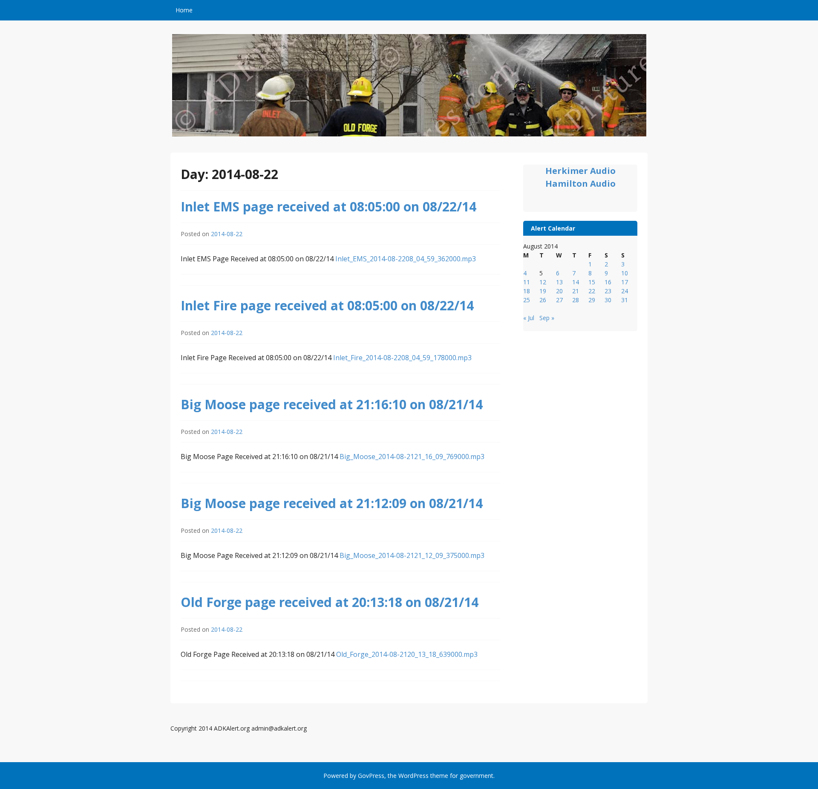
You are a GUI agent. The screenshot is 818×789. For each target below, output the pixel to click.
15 (591, 282)
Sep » (546, 318)
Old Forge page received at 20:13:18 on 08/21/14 (329, 602)
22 (591, 291)
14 (575, 282)
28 (575, 300)
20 (559, 291)
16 (608, 282)
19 (542, 291)
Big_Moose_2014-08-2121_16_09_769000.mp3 (412, 456)
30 (608, 300)
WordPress (413, 776)
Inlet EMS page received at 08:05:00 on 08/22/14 (328, 206)
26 (542, 300)
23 (608, 291)
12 (542, 282)
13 (559, 282)
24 (624, 291)
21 (575, 291)
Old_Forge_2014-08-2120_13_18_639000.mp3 (407, 654)
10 (624, 273)
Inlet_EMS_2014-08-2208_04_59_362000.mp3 (405, 258)
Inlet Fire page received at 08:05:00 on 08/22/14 (327, 305)
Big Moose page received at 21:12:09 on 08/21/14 (332, 503)
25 (526, 300)
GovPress (371, 776)
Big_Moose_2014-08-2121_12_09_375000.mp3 (412, 555)
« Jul (528, 318)
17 (624, 282)
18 (526, 291)
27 (559, 300)
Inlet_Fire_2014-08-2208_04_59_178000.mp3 (402, 357)
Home (184, 10)
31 (624, 300)
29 (591, 300)
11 (526, 282)
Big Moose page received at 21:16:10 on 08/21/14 (332, 404)
